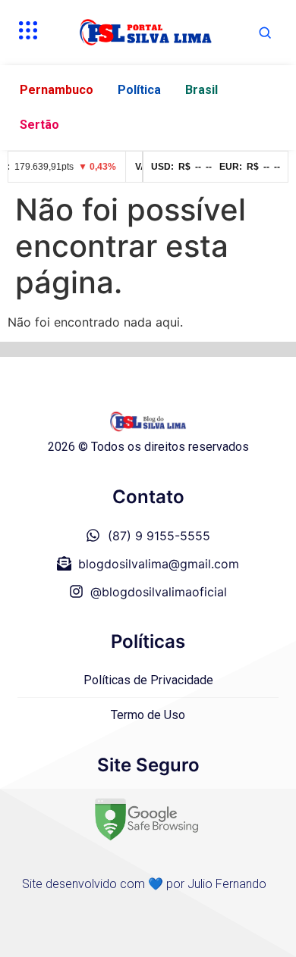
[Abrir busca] (265, 32)
